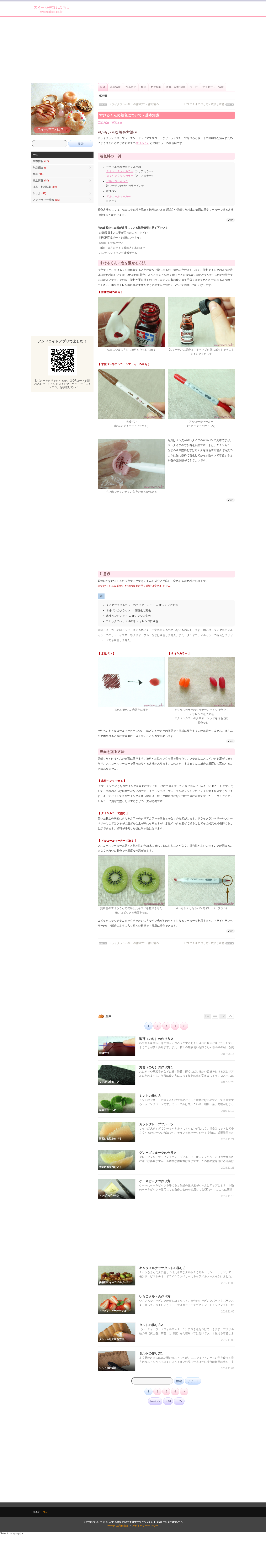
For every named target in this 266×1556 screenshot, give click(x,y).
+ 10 (168, 1401)
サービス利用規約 (118, 1525)
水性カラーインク (117, 181)
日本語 (36, 1511)
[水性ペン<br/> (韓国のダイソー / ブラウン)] (131, 418)
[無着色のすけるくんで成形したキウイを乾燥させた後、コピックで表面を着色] (131, 904)
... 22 (179, 1401)
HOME (103, 95)
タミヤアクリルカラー (119, 175)
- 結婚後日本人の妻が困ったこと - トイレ (123, 232)
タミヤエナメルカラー (119, 171)
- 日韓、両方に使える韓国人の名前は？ (121, 247)
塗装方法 (116, 122)
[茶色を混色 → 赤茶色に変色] (131, 706)
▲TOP (230, 220)
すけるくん (142, 143)
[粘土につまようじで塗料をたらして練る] (131, 346)
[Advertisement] (133, 50)
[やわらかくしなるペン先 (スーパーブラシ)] (201, 904)
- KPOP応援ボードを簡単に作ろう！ (120, 237)
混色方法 (103, 122)
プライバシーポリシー (145, 1525)
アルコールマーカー (118, 196)
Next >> (155, 1401)
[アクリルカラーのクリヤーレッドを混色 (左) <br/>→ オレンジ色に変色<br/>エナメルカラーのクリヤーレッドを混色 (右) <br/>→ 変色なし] (201, 706)
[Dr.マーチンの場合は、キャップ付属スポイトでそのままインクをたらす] (201, 346)
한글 (45, 1511)
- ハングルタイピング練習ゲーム (117, 252)
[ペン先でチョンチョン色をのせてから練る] (131, 488)
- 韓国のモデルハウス (111, 242)
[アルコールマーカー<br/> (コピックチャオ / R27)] (201, 418)
